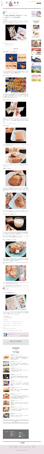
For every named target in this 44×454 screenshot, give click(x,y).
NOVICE (30, 447)
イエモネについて (10, 446)
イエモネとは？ (38, 3)
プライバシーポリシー (22, 446)
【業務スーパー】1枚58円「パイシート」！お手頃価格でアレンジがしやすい (12, 323)
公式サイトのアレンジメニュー (8, 46)
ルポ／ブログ (12, 328)
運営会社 (16, 446)
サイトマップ (20, 447)
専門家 (34, 1)
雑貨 (22, 432)
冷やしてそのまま (7, 47)
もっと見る (16, 48)
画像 (32, 1)
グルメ (14, 431)
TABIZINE (25, 447)
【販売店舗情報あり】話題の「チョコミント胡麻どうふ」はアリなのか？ (12, 325)
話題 (14, 328)
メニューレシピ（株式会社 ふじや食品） (10, 123)
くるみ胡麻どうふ (7, 288)
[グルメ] (16, 11)
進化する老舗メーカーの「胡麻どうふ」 (9, 43)
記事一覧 (16, 447)
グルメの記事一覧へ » (15, 421)
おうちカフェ (8, 328)
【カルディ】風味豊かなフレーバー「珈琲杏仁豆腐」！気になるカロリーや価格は (13, 321)
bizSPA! (34, 447)
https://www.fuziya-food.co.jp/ (10, 317)
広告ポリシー (28, 446)
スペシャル (22, 436)
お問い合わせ (34, 446)
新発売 (30, 1)
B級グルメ (4, 328)
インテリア (14, 435)
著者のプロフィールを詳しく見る (24, 335)
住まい (22, 433)
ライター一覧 (11, 447)
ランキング (37, 1)
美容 (13, 434)
